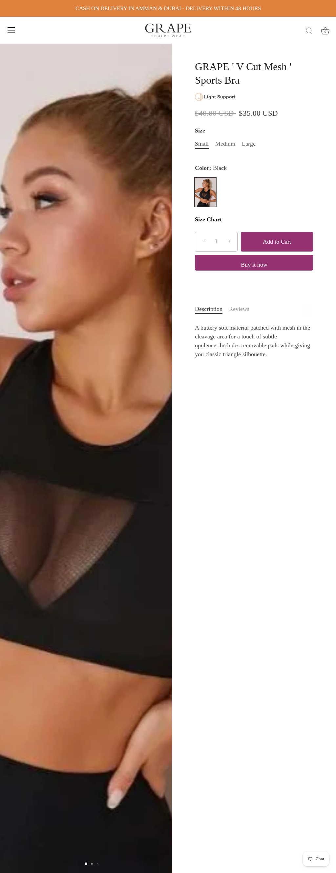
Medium (225, 143)
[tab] (212, 309)
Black (205, 192)
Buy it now (254, 264)
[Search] (309, 31)
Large (249, 143)
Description (208, 309)
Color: (211, 168)
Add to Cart (277, 241)
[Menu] (11, 30)
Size (200, 130)
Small (202, 143)
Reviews (239, 309)
